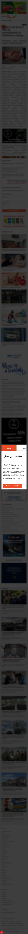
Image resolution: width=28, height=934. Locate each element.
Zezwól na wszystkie (13, 485)
